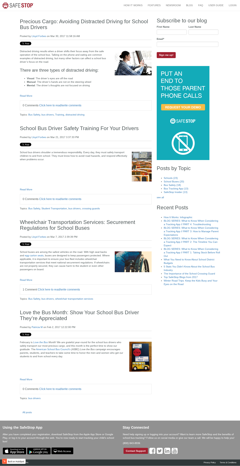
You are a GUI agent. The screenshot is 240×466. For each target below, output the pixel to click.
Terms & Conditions (228, 462)
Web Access (64, 451)
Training (59, 114)
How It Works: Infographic (178, 217)
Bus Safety (34, 114)
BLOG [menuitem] (189, 5)
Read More (26, 95)
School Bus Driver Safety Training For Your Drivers (79, 128)
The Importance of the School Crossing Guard (189, 273)
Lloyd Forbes (39, 36)
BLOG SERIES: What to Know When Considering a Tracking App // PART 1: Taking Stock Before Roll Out (192, 252)
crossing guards (91, 208)
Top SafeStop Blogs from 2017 (181, 277)
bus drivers (47, 114)
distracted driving (75, 114)
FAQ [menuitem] (200, 5)
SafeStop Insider (175, 192)
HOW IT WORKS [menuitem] (133, 5)
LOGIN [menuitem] (232, 5)
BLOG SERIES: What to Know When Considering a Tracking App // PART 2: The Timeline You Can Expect (191, 242)
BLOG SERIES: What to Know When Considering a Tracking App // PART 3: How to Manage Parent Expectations (191, 231)
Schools (171, 178)
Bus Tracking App (176, 188)
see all (160, 197)
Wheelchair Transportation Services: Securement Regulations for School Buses (77, 225)
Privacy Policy (210, 462)
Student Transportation (54, 208)
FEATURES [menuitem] (154, 5)
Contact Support (136, 450)
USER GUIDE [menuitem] (215, 5)
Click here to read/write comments (60, 105)
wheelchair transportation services (74, 298)
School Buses (174, 181)
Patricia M (37, 327)
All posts (27, 412)
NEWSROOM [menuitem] (173, 5)
